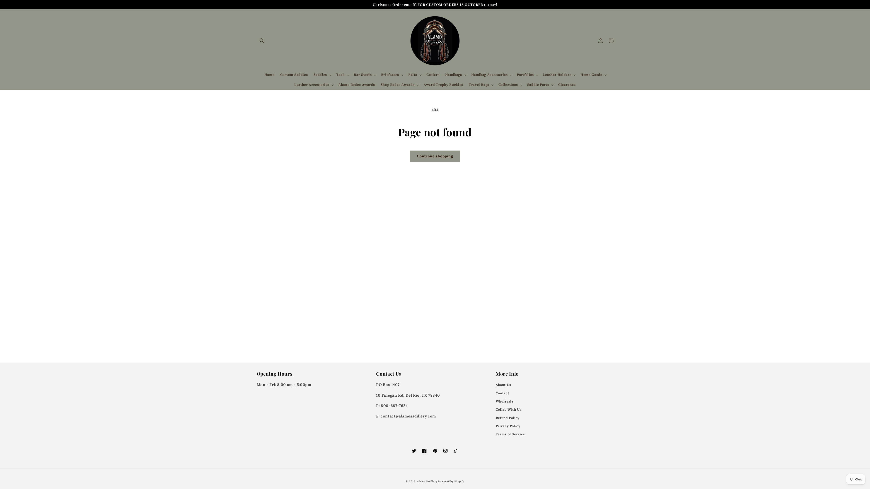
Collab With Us (509, 409)
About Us (503, 385)
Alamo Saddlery (427, 481)
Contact (502, 393)
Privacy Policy (508, 426)
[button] (262, 41)
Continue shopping (435, 156)
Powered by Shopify (451, 481)
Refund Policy (508, 418)
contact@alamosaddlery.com (408, 416)
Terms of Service (510, 434)
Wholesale (505, 401)
